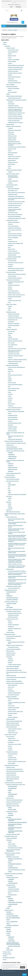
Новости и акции (6, 951)
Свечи (9, 700)
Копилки (10, 715)
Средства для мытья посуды (14, 205)
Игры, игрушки (11, 342)
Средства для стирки (12, 212)
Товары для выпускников (13, 707)
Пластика (10, 357)
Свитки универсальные (11, 726)
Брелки (9, 90)
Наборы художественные (13, 222)
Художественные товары (11, 220)
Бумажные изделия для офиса (13, 409)
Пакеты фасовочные (12, 753)
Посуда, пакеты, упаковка (10, 734)
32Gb (9, 482)
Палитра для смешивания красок (15, 67)
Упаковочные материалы (12, 751)
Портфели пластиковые (13, 315)
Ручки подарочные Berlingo (12, 668)
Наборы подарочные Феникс (12, 724)
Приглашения (11, 690)
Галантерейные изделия (11, 184)
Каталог (5, 44)
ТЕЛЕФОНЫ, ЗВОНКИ (11, 603)
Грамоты (10, 63)
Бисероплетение (12, 160)
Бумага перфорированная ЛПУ (13, 473)
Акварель (10, 74)
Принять (22, 967)
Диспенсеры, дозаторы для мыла (15, 262)
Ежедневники (11, 321)
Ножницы (10, 369)
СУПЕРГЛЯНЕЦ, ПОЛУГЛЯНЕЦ (15, 902)
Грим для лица (11, 331)
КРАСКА (10, 807)
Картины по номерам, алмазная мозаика (17, 359)
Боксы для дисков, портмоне (12, 479)
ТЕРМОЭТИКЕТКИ (12, 456)
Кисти (9, 247)
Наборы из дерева (10, 654)
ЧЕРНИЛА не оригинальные (12, 856)
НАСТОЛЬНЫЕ (11, 940)
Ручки (9, 302)
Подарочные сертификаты (9, 957)
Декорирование (11, 164)
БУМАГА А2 (10, 471)
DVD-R (9, 504)
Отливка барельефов (13, 363)
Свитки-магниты (11, 730)
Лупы (9, 373)
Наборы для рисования (13, 158)
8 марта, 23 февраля (13, 717)
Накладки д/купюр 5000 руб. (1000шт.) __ (17, 571)
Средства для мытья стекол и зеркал (16, 201)
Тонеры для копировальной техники (14, 799)
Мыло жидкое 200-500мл (13, 188)
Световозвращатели (12, 51)
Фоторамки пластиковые (13, 888)
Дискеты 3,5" (9, 509)
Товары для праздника (11, 696)
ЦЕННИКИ (10, 452)
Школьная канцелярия (13, 71)
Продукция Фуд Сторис (13, 647)
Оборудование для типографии (15, 847)
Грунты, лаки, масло (12, 251)
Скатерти (10, 748)
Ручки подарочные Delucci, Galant (14, 670)
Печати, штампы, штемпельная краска (13, 609)
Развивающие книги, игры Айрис (15, 122)
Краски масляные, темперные (15, 233)
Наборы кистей (11, 249)
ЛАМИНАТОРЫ (9, 780)
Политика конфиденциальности (8, 971)
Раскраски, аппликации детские (15, 118)
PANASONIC (11, 815)
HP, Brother (10, 865)
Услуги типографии (12, 845)
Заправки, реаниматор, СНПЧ (13, 834)
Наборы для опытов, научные (14, 361)
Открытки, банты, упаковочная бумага (14, 683)
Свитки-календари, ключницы (14, 728)
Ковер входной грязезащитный (15, 439)
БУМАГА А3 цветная (12, 469)
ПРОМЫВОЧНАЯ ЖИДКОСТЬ (14, 863)
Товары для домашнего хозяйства (14, 169)
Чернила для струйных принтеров (12, 852)
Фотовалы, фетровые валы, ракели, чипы (15, 784)
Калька (9, 413)
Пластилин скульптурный (13, 353)
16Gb (9, 490)
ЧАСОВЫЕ (8, 912)
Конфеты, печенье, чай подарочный (14, 645)
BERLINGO (8, 931)
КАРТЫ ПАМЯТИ (12, 484)
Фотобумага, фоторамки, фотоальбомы (14, 873)
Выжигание (10, 154)
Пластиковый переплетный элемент (14, 769)
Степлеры (10, 394)
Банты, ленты (11, 687)
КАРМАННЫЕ (11, 937)
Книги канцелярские (12, 417)
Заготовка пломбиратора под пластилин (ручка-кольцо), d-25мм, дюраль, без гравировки (17, 545)
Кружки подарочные (10, 638)
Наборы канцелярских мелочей (15, 384)
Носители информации (10, 477)
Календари (10, 424)
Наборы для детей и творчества (13, 126)
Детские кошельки (12, 276)
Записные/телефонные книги (14, 423)
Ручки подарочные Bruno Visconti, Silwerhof (16, 677)
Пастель (10, 239)
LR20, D (8, 923)
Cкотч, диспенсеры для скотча (15, 407)
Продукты (10, 749)
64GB (9, 492)
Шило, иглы (10, 371)
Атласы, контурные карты (14, 120)
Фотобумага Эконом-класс (12, 877)
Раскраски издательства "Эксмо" (15, 116)
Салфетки (10, 266)
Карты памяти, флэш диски (12, 480)
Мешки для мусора (12, 759)
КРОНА (8, 919)
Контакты (5, 955)
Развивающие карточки (13, 105)
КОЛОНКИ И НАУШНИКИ (12, 599)
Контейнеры (11, 742)
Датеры (9, 620)
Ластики (10, 287)
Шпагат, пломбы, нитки (11, 516)
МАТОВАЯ (10, 881)
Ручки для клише (10, 632)
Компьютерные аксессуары (11, 590)
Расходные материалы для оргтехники (13, 782)
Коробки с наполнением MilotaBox (14, 681)
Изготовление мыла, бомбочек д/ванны (17, 146)
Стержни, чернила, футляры (14, 664)
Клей (9, 386)
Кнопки (9, 401)
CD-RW (9, 498)
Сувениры (8, 640)
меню (4, 26)
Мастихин (10, 224)
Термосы (10, 171)
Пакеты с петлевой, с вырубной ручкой (16, 761)
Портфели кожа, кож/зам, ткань (15, 317)
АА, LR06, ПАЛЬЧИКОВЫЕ (12, 915)
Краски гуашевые (12, 61)
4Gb (9, 486)
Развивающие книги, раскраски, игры (16, 112)
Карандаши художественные (14, 227)
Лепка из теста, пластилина (14, 156)
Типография (9, 840)
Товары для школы (10, 47)
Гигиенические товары (11, 258)
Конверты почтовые (12, 426)
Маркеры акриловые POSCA (14, 256)
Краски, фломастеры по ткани (15, 235)
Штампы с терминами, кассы (14, 628)
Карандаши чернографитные (14, 296)
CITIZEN (8, 935)
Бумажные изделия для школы (15, 72)
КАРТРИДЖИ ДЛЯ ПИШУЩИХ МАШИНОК (17, 822)
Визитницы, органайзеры (13, 323)
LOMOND (8, 896)
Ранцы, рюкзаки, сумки (13, 49)
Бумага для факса (10, 475)
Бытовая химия (9, 186)
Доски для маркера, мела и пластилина (17, 348)
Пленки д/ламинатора (11, 774)
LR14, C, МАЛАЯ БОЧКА (11, 921)
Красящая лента (10, 798)
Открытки (10, 688)
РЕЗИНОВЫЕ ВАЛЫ (12, 794)
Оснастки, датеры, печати (12, 618)
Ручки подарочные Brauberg (12, 666)
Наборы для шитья (12, 135)
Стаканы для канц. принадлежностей (16, 367)
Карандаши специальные (14, 285)
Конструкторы (11, 133)
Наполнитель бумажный (13, 694)
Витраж (9, 150)
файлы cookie (12, 965)
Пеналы (10, 53)
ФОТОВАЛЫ (11, 796)
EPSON (9, 862)
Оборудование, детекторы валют (13, 586)
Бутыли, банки (11, 705)
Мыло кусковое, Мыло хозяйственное (16, 192)
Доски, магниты (11, 403)
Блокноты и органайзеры (13, 88)
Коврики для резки (10, 767)
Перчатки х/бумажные (13, 180)
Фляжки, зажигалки (10, 719)
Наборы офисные (12, 390)
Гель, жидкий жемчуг (12, 344)
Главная (5, 42)
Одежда (10, 179)
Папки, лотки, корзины (11, 304)
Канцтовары (7, 46)
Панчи (9, 168)
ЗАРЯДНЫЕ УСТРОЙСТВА (12, 925)
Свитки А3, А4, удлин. (13, 732)
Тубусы (9, 57)
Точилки (10, 298)
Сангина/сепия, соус (12, 241)
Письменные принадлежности (13, 279)
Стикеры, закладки (12, 428)
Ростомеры (10, 101)
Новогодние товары (12, 713)
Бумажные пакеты (12, 757)
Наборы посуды (11, 738)
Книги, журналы (11, 843)
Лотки (9, 310)
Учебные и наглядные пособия (15, 69)
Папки (9, 308)
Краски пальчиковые (12, 152)
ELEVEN (8, 933)
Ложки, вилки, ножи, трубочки (14, 744)
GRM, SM (10, 630)
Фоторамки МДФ (12, 887)
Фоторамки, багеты (10, 885)
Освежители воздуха (12, 194)
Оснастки (10, 622)
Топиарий (10, 128)
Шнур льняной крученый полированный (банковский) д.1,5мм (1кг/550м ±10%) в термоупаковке (17, 556)
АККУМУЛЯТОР (9, 913)
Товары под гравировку (11, 838)
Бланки (9, 841)
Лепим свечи (11, 132)
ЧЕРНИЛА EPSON (10, 854)
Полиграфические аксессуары (11, 765)
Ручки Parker (9, 656)
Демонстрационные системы (14, 97)
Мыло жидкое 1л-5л (12, 190)
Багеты (9, 892)
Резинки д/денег (10, 569)
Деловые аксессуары (11, 312)
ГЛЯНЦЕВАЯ (11, 879)
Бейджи (10, 380)
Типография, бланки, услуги (11, 836)
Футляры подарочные (11, 679)
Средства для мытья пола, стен (15, 203)
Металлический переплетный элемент (15, 771)
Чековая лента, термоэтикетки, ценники (15, 450)
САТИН (9, 906)
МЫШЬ (8, 593)
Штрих (9, 392)
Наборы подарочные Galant (12, 723)
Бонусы (4, 959)
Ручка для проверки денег (14, 588)
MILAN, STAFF (9, 949)
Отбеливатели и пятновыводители (16, 196)
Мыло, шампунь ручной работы (15, 214)
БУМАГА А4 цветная (12, 467)
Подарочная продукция (10, 634)
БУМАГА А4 (10, 465)
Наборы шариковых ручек (14, 292)
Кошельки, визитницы (11, 272)
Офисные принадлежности (12, 365)
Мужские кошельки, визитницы (15, 277)
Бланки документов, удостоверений (16, 411)
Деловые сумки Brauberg (13, 325)
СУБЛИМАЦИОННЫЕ (13, 867)
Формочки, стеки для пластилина (15, 355)
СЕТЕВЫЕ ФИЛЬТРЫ (11, 591)
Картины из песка (12, 148)
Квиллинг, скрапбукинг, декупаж (15, 340)
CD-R (9, 500)
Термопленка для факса (11, 811)
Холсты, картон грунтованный (14, 229)
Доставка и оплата (7, 953)
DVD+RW (10, 507)
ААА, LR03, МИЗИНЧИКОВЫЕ (13, 917)
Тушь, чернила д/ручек (13, 290)
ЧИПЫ (9, 792)
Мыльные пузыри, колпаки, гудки (15, 711)
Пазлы (9, 166)
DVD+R (9, 505)
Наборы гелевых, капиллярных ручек (16, 294)
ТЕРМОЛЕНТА (11, 454)
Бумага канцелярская (13, 419)
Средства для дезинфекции (14, 216)
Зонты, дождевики (10, 84)
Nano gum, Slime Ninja (13, 338)
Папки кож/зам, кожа (12, 319)
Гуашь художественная (13, 226)
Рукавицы (10, 182)
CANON (10, 871)
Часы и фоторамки (12, 92)
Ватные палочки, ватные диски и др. (16, 268)
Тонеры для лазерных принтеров (13, 801)
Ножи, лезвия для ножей (13, 388)
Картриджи (8, 817)
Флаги (9, 376)
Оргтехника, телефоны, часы (11, 601)
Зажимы (10, 378)
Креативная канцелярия (11, 86)
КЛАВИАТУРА (9, 595)
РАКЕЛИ (10, 790)
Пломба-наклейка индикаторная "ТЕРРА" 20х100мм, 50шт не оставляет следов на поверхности (17, 540)
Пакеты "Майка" (11, 763)
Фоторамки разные (12, 894)
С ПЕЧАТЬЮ (11, 938)
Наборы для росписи (13, 162)
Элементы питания (9, 910)
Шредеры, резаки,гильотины (12, 776)
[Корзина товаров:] (23, 22)
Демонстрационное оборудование (14, 96)
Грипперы (10, 755)
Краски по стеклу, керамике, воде (15, 243)
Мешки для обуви (12, 55)
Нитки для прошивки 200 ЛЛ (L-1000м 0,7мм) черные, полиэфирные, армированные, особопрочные (16, 561)
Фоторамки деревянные (13, 890)
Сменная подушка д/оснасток (14, 613)
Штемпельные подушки (13, 615)
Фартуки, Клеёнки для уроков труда (16, 65)
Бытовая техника (10, 124)
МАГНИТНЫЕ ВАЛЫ (12, 786)
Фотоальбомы (9, 875)
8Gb (9, 488)
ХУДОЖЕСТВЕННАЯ (12, 883)
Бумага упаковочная (12, 685)
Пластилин (10, 346)
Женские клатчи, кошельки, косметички (17, 274)
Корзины (10, 306)
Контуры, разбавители (13, 237)
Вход (12, 6)
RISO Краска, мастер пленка (12, 805)
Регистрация (18, 6)
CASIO (7, 948)
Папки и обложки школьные (14, 76)
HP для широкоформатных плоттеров (16, 869)
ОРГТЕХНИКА (9, 607)
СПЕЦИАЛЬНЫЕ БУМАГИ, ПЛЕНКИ (14, 448)
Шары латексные (12, 709)
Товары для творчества (11, 329)
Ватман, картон (9, 444)
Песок (9, 335)
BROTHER (10, 813)
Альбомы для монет (10, 652)
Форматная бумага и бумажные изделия (14, 441)
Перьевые (10, 658)
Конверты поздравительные (14, 692)
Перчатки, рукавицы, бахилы (12, 173)
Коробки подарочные (11, 675)
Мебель (8, 94)
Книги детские (11, 103)
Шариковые (10, 660)
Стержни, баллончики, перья (14, 300)
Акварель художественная (14, 252)
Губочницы (10, 405)
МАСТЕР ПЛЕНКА (12, 809)
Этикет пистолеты (12, 382)
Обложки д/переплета (11, 773)
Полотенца (10, 264)
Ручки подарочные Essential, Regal (14, 721)
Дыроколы (10, 398)
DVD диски (8, 502)
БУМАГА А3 (10, 463)
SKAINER (8, 929)
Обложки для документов (13, 313)
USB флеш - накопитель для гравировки (17, 494)
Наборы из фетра (12, 139)
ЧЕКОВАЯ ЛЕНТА (12, 458)
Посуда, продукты (10, 736)
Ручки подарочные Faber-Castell (13, 636)
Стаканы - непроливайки (13, 59)
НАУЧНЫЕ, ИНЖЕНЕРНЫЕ (14, 946)
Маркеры (10, 288)
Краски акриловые (12, 254)
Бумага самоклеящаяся (11, 446)
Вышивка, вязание (12, 137)
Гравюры (10, 337)
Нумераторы (11, 626)
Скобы (9, 396)
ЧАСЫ (7, 605)
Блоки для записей (12, 430)
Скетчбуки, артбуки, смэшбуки (15, 114)
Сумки (9, 327)
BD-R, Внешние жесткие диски (13, 511)
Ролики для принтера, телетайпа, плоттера (16, 443)
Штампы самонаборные (13, 624)
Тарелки (10, 746)
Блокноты (10, 421)
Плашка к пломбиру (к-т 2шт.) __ (15, 563)
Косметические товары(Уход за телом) (16, 218)
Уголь (9, 231)
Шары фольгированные (13, 698)
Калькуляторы (8, 927)
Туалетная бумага (12, 260)
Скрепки (10, 399)
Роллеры (10, 662)
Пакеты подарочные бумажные (13, 649)
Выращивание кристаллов (14, 141)
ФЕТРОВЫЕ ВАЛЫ (12, 788)
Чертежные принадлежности (14, 82)
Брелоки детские (10, 651)
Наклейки (10, 333)
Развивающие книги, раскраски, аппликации (16, 99)
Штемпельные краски (13, 616)
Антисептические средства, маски (15, 270)
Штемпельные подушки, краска (13, 611)
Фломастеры (11, 78)
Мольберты (10, 245)
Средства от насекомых (13, 207)
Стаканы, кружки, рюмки (13, 740)
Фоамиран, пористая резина (14, 130)
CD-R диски (9, 496)
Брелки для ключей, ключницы (15, 374)
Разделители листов (12, 415)
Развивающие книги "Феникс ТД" (15, 107)
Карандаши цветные (12, 80)
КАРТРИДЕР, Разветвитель (12, 597)
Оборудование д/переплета (12, 778)
